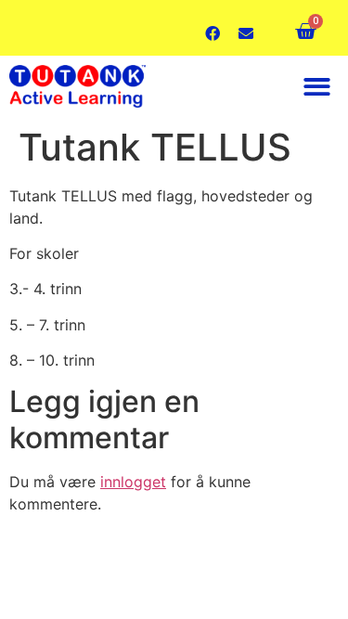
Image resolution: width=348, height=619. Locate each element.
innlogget (133, 481)
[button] (318, 87)
